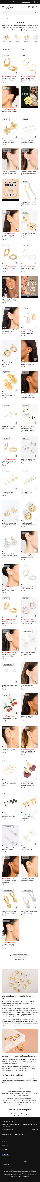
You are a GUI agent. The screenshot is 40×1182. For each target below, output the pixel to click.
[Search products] (36, 13)
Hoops (17, 42)
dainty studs (13, 28)
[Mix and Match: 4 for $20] (29, 287)
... (34, 30)
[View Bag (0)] (37, 7)
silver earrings (13, 1063)
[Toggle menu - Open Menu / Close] (3, 7)
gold (8, 1021)
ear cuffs (10, 1005)
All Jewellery (5, 18)
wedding (34, 1068)
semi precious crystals (7, 1023)
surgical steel (12, 1014)
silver (11, 1021)
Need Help (5, 1146)
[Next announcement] (34, 1)
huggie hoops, (18, 1003)
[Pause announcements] (37, 2)
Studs (35, 42)
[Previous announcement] (3, 1)
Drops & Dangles (6, 42)
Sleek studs (5, 1093)
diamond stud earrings (21, 1059)
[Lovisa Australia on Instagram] (13, 1134)
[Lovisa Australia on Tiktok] (19, 1134)
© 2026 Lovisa (5, 1164)
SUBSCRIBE (35, 1129)
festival (15, 1070)
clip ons (19, 1079)
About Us (4, 1141)
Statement (26, 42)
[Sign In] (33, 7)
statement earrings (26, 1066)
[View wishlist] (29, 7)
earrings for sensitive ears (20, 1012)
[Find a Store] (25, 7)
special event (21, 1068)
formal (3, 1070)
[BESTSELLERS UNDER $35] (29, 97)
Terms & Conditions (6, 1161)
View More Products (20, 959)
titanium (4, 1014)
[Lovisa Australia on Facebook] (16, 1134)
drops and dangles (26, 1001)
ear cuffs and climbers (7, 1080)
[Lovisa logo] (10, 7)
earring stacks (25, 1003)
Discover (5, 1150)
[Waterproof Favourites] (10, 190)
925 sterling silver (10, 1010)
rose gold (18, 1021)
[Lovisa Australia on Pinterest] (22, 1134)
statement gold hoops (25, 28)
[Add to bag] (16, 73)
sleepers (8, 1100)
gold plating (19, 1010)
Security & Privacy (24, 1161)
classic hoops (13, 1093)
